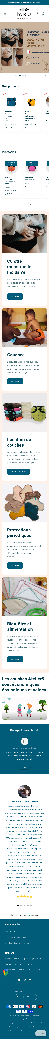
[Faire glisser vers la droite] (30, 138)
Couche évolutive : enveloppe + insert (10, 180)
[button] (5, 13)
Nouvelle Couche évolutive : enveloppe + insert (10, 116)
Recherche (10, 931)
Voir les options (18, 472)
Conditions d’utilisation (35, 1031)
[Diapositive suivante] (34, 76)
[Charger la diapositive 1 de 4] (19, 75)
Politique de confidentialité (28, 1019)
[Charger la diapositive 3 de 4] (26, 75)
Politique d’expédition (16, 1031)
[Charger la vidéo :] (24, 708)
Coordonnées (38, 1027)
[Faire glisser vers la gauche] (19, 138)
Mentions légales (37, 1023)
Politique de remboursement (18, 943)
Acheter (15, 296)
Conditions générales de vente (20, 1027)
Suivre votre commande (16, 937)
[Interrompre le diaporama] (46, 76)
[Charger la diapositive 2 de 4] (23, 75)
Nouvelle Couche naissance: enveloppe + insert (30, 116)
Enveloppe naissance (29, 178)
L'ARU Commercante (22, 970)
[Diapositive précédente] (15, 76)
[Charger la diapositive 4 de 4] (29, 75)
